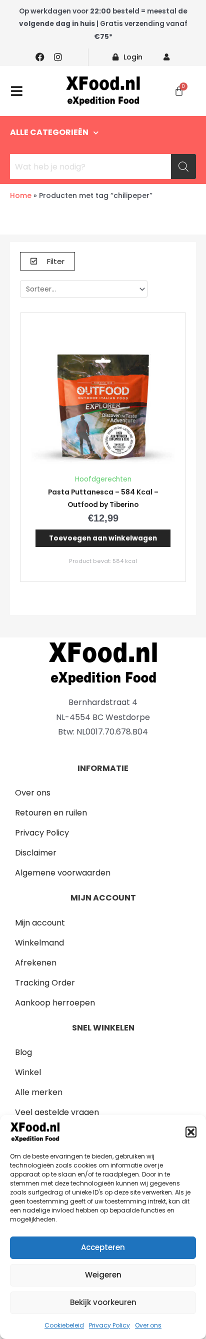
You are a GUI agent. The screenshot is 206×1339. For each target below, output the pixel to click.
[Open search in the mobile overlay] (103, 166)
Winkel (28, 1072)
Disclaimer (35, 852)
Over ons (148, 1325)
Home (21, 195)
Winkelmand (39, 942)
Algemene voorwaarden (62, 872)
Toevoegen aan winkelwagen (103, 538)
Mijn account (40, 922)
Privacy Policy (109, 1325)
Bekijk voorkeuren (103, 1302)
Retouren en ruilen (51, 812)
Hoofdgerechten (103, 479)
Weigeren (103, 1275)
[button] (191, 1132)
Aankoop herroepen (55, 1002)
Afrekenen (35, 962)
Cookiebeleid (64, 1325)
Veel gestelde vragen (57, 1112)
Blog (23, 1052)
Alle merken (38, 1092)
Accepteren (103, 1247)
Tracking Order (45, 982)
